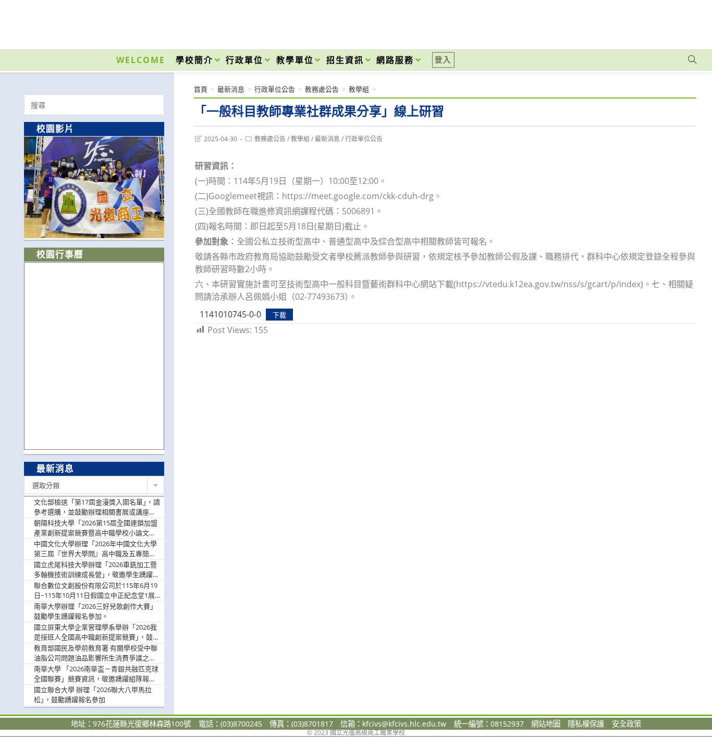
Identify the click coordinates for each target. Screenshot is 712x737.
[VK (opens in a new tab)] (678, 22)
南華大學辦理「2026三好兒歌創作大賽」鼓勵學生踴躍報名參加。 (95, 611)
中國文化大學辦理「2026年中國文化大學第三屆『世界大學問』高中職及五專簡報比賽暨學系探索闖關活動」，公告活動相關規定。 (96, 549)
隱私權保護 (586, 724)
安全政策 (626, 724)
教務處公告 (270, 138)
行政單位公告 (364, 138)
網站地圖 (545, 724)
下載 (279, 315)
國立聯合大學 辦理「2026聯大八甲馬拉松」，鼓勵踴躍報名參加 (93, 695)
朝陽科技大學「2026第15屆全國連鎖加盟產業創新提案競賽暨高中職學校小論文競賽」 (95, 528)
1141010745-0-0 (230, 314)
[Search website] (692, 60)
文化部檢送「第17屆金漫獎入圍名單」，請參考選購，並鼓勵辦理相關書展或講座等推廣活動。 (97, 507)
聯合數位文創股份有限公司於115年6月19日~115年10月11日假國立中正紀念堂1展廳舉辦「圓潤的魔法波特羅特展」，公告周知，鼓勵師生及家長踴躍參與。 (96, 591)
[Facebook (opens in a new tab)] (632, 22)
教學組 (300, 138)
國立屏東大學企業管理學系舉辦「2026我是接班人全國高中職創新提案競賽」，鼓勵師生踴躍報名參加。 (96, 632)
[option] (94, 187)
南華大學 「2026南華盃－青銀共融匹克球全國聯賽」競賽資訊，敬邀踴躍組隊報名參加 (96, 674)
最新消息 (327, 138)
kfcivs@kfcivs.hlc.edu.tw (404, 724)
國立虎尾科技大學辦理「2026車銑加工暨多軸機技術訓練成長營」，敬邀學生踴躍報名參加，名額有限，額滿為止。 (96, 570)
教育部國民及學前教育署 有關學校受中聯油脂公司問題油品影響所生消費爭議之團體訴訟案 (95, 653)
